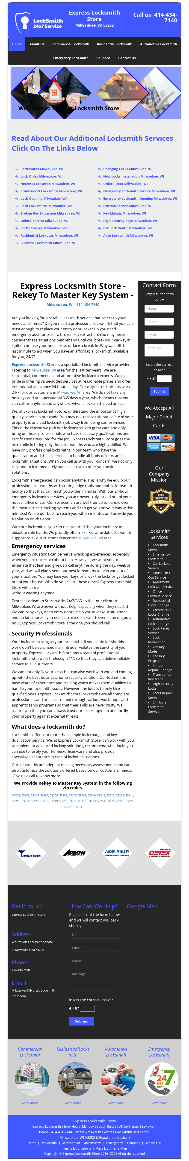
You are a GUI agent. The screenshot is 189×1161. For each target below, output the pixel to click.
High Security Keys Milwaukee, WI (130, 220)
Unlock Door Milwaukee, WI (125, 183)
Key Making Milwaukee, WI (124, 213)
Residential (49, 1143)
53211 (101, 795)
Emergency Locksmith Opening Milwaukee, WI (140, 198)
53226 (120, 801)
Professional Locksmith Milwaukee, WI (51, 191)
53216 (25, 801)
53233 (78, 807)
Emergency (114, 1143)
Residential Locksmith (114, 44)
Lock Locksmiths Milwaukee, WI (46, 206)
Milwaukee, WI (60, 304)
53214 (129, 795)
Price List (103, 1148)
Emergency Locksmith (71, 58)
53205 (44, 795)
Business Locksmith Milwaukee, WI (49, 243)
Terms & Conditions (77, 1148)
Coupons (103, 58)
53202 (16, 795)
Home (17, 44)
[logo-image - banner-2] (94, 92)
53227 (129, 801)
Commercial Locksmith (70, 44)
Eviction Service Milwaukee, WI (128, 206)
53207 (63, 795)
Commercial (71, 1143)
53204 (35, 795)
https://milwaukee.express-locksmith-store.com (112, 1132)
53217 (35, 801)
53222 (82, 801)
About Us (37, 44)
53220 (63, 801)
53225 (110, 801)
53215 (16, 801)
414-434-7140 (165, 17)
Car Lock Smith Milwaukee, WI (127, 228)
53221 (73, 801)
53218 (44, 801)
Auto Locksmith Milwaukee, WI (128, 235)
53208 (73, 795)
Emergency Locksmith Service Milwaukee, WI (139, 191)
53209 (82, 795)
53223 (92, 801)
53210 (92, 795)
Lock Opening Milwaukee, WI (44, 198)
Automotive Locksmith (158, 44)
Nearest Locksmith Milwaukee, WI (48, 183)
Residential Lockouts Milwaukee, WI (49, 235)
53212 (110, 795)
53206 (54, 795)
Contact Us (127, 58)
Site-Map (120, 1148)
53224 (101, 801)
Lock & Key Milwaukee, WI (42, 176)
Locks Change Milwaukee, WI (44, 228)
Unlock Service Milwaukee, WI (44, 220)
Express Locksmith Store (34, 364)
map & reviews (143, 1126)
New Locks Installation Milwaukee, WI (133, 176)
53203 (25, 795)
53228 (68, 807)
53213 (120, 795)
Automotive (93, 1143)
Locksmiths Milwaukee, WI (42, 169)
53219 (54, 801)
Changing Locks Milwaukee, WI (128, 169)
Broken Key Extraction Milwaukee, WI (50, 213)
